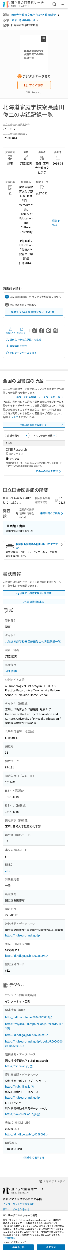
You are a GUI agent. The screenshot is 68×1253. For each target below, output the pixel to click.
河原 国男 (11, 671)
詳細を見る (56, 223)
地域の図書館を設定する (33, 424)
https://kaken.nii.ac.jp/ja (21, 1114)
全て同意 (51, 1247)
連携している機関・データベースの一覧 (38, 397)
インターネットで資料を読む (19, 1204)
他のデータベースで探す (23, 352)
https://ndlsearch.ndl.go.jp (22, 935)
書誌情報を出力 (18, 345)
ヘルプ (14, 417)
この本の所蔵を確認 (47, 471)
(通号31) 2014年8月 (22, 20)
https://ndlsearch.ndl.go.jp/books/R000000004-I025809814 (34, 1043)
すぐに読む (36, 85)
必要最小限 (18, 1247)
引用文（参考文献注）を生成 (25, 339)
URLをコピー (22, 332)
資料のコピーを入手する (16, 1209)
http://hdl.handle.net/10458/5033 (27, 1017)
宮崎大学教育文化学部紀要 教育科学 (33, 15)
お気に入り (10, 332)
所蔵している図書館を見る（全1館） (34, 312)
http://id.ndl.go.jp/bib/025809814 (26, 955)
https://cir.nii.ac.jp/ (17, 1066)
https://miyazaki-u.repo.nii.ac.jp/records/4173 (34, 1026)
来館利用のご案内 (50, 513)
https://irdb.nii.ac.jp (18, 1086)
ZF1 (7, 871)
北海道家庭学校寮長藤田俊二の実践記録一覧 (33, 641)
